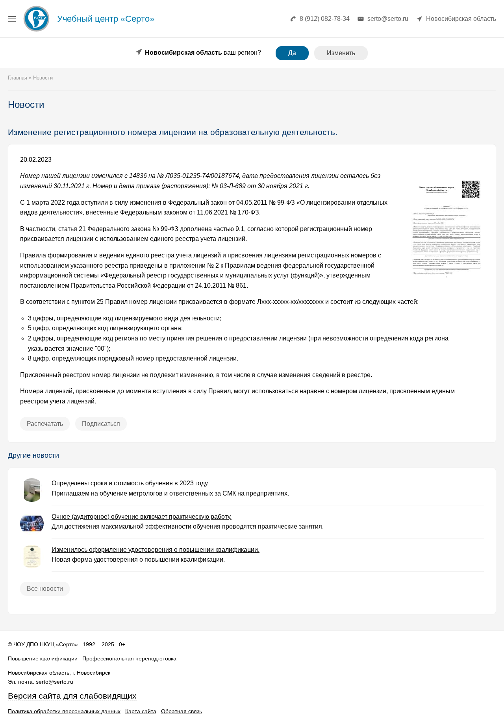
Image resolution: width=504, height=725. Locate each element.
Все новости (45, 588)
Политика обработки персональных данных (64, 711)
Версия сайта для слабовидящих (72, 696)
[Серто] (36, 31)
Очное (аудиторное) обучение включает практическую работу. (142, 516)
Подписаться (101, 423)
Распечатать (45, 423)
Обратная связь (181, 711)
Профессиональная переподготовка (129, 658)
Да (292, 53)
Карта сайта (140, 711)
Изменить (341, 53)
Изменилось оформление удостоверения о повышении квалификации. (155, 549)
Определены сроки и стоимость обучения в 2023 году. (130, 483)
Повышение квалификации (43, 658)
